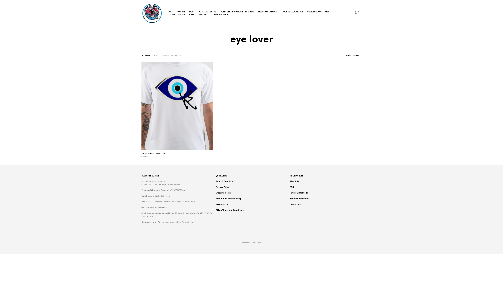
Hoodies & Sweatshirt (292, 12)
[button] (357, 12)
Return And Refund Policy (228, 198)
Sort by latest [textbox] (352, 56)
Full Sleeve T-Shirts (207, 12)
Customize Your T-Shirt (318, 12)
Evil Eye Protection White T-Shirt (153, 154)
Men (171, 12)
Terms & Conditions (225, 181)
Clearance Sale (220, 14)
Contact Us (295, 204)
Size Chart (203, 14)
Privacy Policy (222, 187)
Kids (191, 12)
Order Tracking (177, 14)
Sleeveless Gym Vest (268, 12)
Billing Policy (222, 204)
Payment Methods (299, 192)
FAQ (292, 187)
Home (156, 55)
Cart (191, 14)
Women (181, 12)
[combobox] (348, 56)
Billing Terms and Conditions (230, 210)
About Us (294, 181)
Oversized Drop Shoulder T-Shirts (237, 12)
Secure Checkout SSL (300, 198)
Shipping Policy (223, 192)
